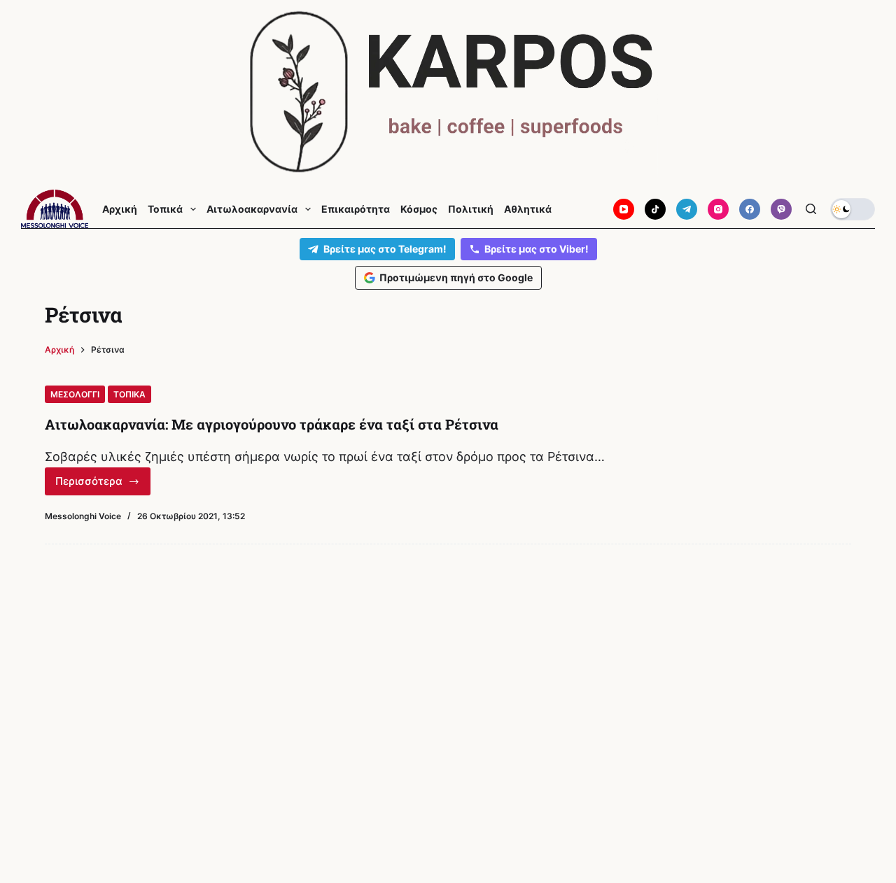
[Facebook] (749, 209)
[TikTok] (655, 209)
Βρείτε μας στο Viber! (536, 249)
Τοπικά (165, 209)
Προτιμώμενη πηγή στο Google (456, 277)
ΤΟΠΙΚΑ (129, 394)
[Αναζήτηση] (811, 209)
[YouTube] (623, 209)
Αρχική (119, 209)
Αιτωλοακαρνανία (252, 209)
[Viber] (781, 209)
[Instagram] (718, 209)
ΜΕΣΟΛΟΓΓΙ (74, 394)
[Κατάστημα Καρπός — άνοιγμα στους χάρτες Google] (448, 92)
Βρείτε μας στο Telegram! (385, 249)
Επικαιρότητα (355, 209)
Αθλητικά (528, 209)
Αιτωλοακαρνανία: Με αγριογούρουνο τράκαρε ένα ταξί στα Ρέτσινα (271, 424)
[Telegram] (686, 209)
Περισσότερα (102, 484)
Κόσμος (419, 209)
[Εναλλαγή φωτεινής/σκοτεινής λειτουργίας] (852, 209)
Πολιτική (470, 209)
